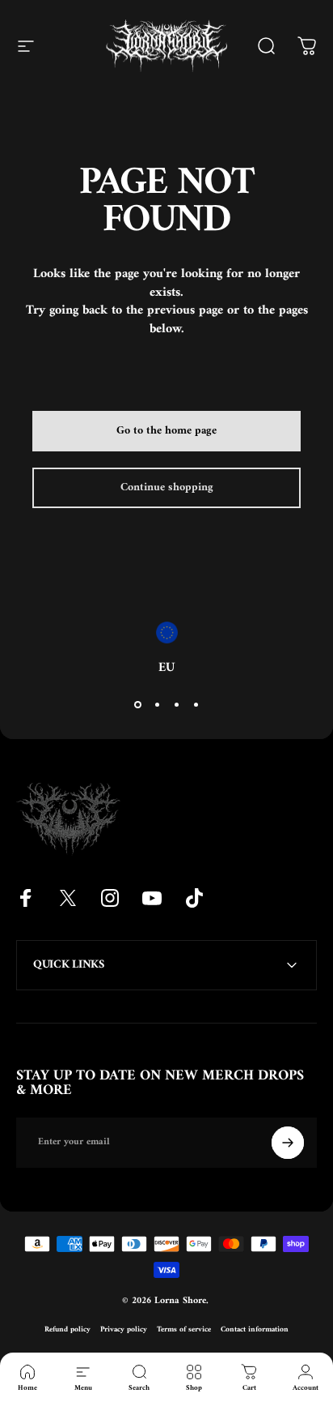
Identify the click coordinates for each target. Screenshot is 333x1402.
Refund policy (67, 1329)
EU (166, 667)
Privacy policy (123, 1329)
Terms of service (184, 1329)
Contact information (255, 1329)
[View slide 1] (137, 705)
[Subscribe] (288, 1142)
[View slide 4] (195, 705)
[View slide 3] (176, 705)
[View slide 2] (156, 705)
